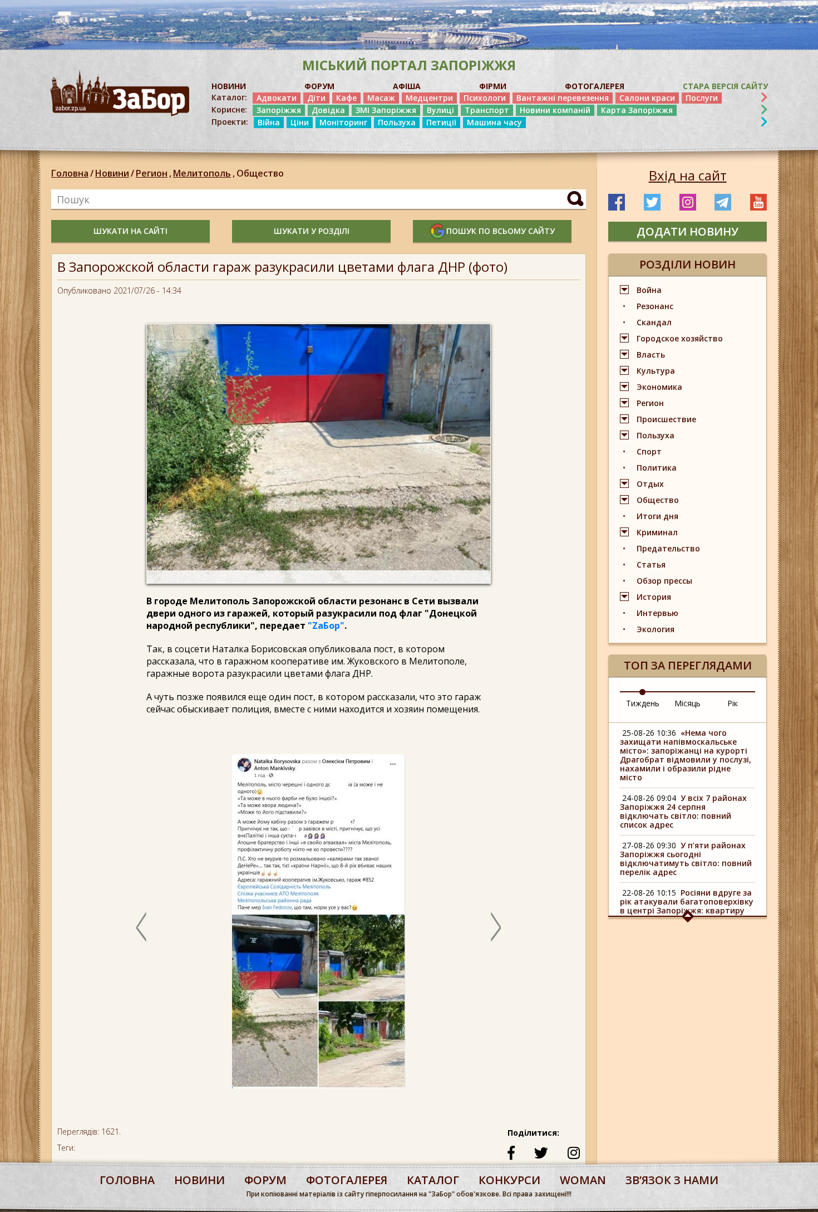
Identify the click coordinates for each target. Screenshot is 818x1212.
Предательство (668, 548)
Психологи (485, 97)
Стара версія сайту (725, 86)
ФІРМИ (492, 86)
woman (583, 1179)
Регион (153, 173)
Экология (655, 629)
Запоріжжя (279, 110)
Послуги (702, 97)
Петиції (441, 122)
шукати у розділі (311, 231)
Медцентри (429, 97)
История (654, 597)
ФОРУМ (319, 86)
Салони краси (647, 97)
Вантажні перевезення (562, 97)
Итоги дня (657, 516)
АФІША (407, 86)
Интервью (657, 613)
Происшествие (666, 419)
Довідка (328, 110)
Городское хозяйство (680, 338)
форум (265, 1179)
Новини (112, 173)
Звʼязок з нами (671, 1179)
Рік (732, 703)
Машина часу (494, 122)
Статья (651, 564)
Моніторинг (343, 122)
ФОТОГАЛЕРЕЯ (594, 86)
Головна (69, 173)
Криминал (657, 532)
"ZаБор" (326, 625)
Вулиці (440, 110)
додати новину (687, 231)
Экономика (659, 387)
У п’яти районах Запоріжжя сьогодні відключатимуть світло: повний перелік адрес (686, 858)
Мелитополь (204, 173)
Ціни (299, 122)
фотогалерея (346, 1179)
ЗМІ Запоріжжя (386, 110)
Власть (651, 354)
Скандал (654, 322)
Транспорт (487, 110)
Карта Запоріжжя (637, 110)
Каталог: (229, 97)
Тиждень (642, 703)
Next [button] (496, 927)
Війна (269, 122)
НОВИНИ (228, 86)
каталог (433, 1179)
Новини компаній (555, 110)
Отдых (650, 483)
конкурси (509, 1179)
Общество (260, 173)
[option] (318, 926)
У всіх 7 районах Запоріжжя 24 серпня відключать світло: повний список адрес (683, 811)
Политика (657, 467)
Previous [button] (141, 927)
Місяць (687, 703)
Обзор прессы (664, 580)
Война (649, 290)
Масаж (381, 97)
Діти (316, 97)
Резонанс (655, 306)
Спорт (649, 451)
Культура (656, 370)
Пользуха (397, 122)
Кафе (346, 97)
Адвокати (277, 97)
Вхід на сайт (688, 175)
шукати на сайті (130, 231)
